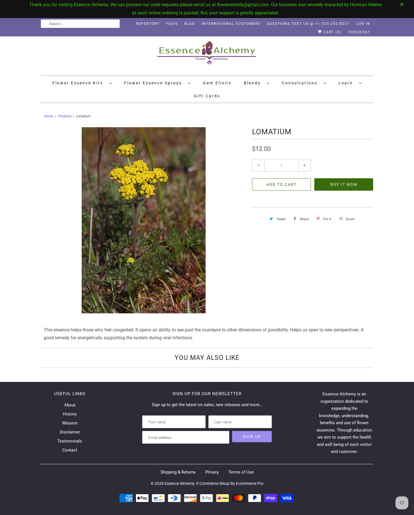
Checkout (359, 32)
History (70, 414)
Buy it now (343, 184)
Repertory (147, 24)
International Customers (231, 24)
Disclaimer (70, 432)
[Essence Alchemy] (207, 55)
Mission (69, 423)
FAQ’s (172, 24)
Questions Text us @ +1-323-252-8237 (308, 24)
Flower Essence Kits (79, 83)
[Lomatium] (143, 220)
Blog (189, 24)
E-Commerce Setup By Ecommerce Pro (229, 483)
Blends (254, 83)
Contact (69, 450)
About (69, 405)
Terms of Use (241, 472)
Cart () (331, 32)
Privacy (212, 472)
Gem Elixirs (217, 83)
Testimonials (69, 441)
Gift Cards (207, 96)
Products (65, 116)
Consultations (301, 83)
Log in (363, 24)
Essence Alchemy (179, 483)
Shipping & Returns (178, 472)
